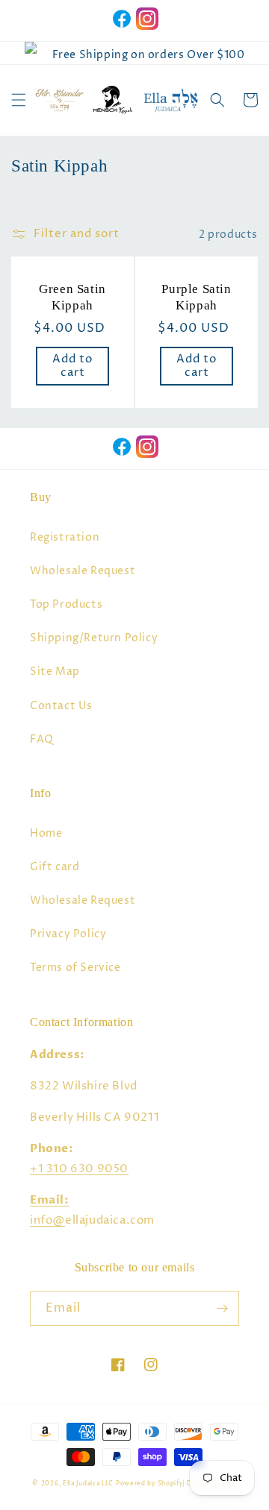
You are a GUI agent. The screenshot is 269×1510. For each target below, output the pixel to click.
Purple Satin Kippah (196, 297)
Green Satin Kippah (72, 297)
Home (46, 833)
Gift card (54, 867)
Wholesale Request (82, 571)
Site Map (55, 671)
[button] (18, 100)
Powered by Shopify (149, 1483)
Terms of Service (75, 967)
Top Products (66, 604)
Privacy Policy (68, 934)
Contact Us (61, 706)
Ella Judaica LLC (88, 1483)
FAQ (42, 739)
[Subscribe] (221, 1308)
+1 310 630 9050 (79, 1169)
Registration (64, 537)
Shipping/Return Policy (94, 638)
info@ (47, 1220)
